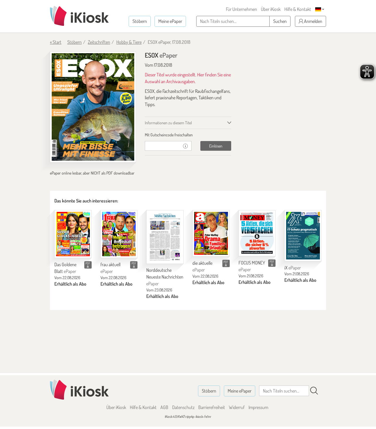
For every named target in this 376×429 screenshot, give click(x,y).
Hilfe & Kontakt (297, 9)
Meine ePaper (170, 21)
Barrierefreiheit (211, 407)
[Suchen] (314, 391)
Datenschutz (183, 407)
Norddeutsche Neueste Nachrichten (164, 276)
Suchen (280, 21)
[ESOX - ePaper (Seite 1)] (93, 106)
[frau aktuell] (119, 234)
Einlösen (215, 145)
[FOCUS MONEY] (257, 233)
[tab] (188, 135)
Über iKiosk (271, 9)
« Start (55, 42)
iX (292, 268)
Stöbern (139, 21)
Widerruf (237, 407)
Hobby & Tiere (129, 42)
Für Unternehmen (241, 9)
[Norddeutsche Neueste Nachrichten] (165, 237)
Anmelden (312, 21)
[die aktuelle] (211, 233)
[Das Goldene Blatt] (73, 234)
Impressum (258, 407)
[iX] (303, 235)
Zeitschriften (99, 42)
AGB (164, 407)
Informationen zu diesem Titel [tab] (168, 122)
